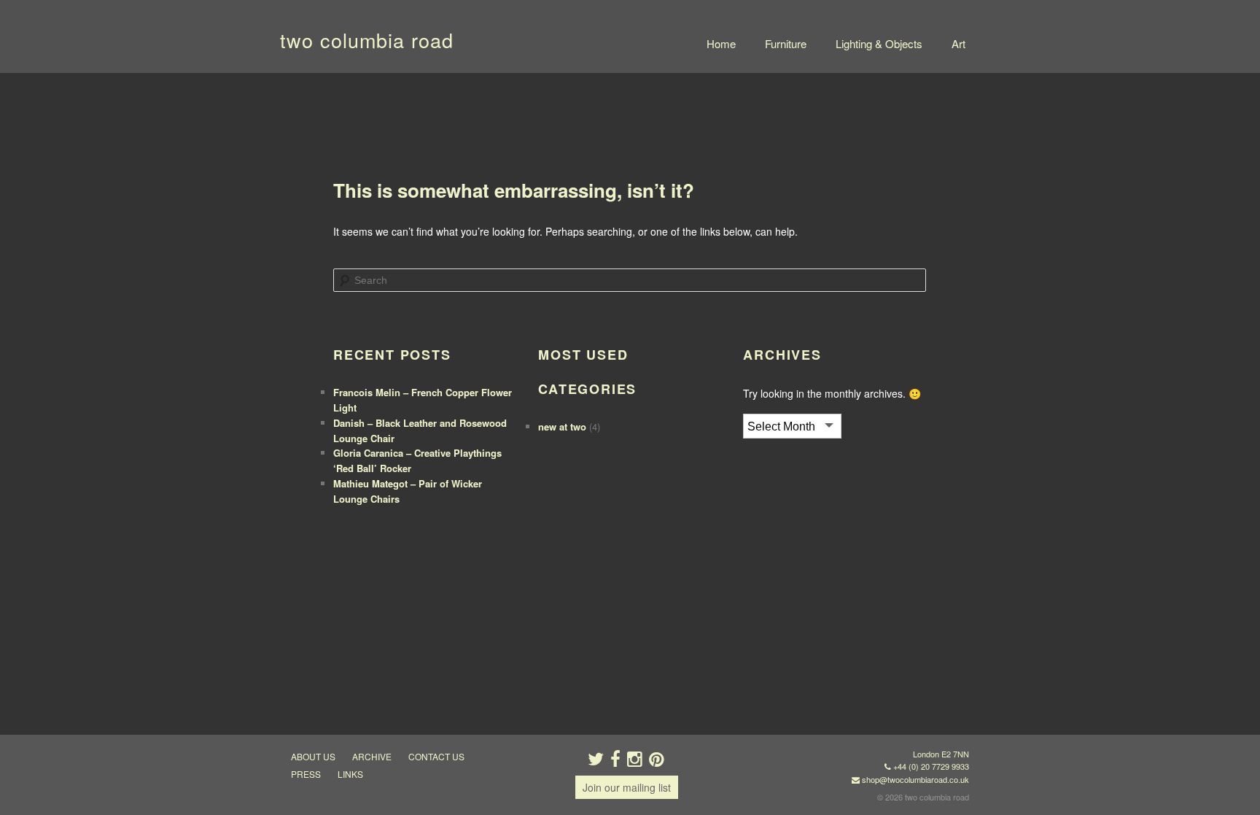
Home (721, 43)
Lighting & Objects (879, 43)
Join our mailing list (627, 787)
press (306, 774)
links (350, 774)
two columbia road (367, 40)
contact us (436, 756)
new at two (562, 426)
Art (958, 43)
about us (313, 756)
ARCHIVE (372, 756)
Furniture (785, 43)
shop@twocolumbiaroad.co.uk (915, 779)
